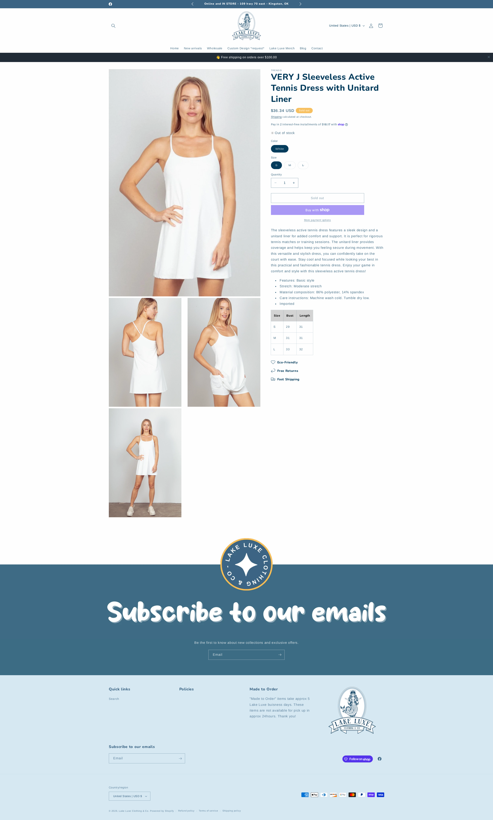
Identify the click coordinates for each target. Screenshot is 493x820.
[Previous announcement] (192, 4)
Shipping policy (231, 810)
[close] (488, 57)
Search (114, 699)
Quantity (276, 174)
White (282, 149)
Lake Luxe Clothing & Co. (134, 811)
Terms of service (208, 810)
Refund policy (186, 810)
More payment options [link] (317, 220)
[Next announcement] (300, 4)
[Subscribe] (279, 655)
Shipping (276, 116)
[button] (113, 25)
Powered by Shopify (162, 811)
